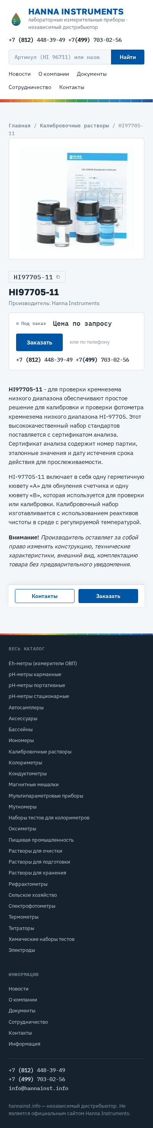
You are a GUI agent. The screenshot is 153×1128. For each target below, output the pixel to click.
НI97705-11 (33, 277)
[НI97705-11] (76, 198)
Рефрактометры (28, 884)
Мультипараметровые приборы (46, 795)
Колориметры (25, 762)
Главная (20, 125)
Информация (24, 1044)
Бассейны (21, 729)
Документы (92, 73)
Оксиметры (22, 828)
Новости (20, 73)
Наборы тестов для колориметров (49, 817)
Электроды (22, 950)
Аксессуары (23, 718)
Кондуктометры (28, 773)
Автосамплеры (26, 707)
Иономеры (21, 740)
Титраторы (21, 928)
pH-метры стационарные (39, 696)
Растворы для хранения (37, 872)
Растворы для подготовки (39, 861)
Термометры (23, 917)
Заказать (39, 342)
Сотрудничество (30, 87)
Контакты (71, 87)
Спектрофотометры (32, 906)
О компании (53, 73)
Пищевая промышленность (41, 840)
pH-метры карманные (35, 674)
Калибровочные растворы (74, 125)
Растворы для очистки (35, 851)
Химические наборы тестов (42, 939)
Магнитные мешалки (34, 784)
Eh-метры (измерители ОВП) (43, 663)
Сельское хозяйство (33, 895)
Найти (128, 57)
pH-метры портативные (37, 685)
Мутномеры (22, 806)
